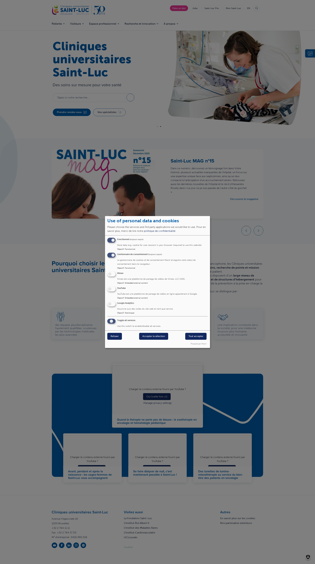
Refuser (115, 336)
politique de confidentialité (159, 231)
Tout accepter (196, 336)
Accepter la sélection (153, 336)
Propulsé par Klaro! (198, 344)
